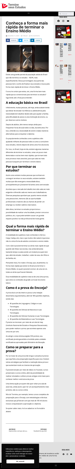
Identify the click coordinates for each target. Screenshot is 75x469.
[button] (28, 13)
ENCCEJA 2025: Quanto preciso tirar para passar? (71, 69)
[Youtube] (68, 21)
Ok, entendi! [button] (20, 461)
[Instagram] (63, 21)
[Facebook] (58, 21)
